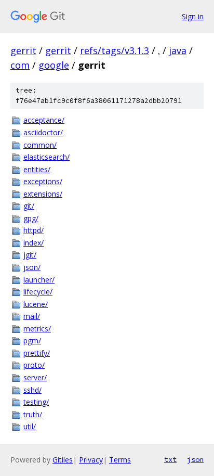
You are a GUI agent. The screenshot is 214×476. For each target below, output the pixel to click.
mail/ (31, 316)
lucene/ (35, 304)
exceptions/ (42, 181)
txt (170, 459)
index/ (33, 243)
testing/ (36, 402)
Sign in (193, 16)
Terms (120, 460)
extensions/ (42, 194)
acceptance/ (43, 120)
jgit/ (29, 255)
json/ (32, 267)
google (53, 65)
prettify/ (36, 353)
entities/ (36, 169)
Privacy (91, 460)
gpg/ (30, 218)
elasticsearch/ (46, 157)
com (20, 65)
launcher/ (39, 280)
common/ (40, 145)
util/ (29, 426)
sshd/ (32, 390)
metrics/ (37, 328)
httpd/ (33, 230)
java (177, 50)
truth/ (32, 414)
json (195, 459)
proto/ (34, 365)
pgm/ (32, 340)
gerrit (23, 50)
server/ (35, 377)
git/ (28, 206)
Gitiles (62, 460)
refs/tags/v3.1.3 (114, 50)
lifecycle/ (37, 292)
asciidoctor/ (43, 132)
